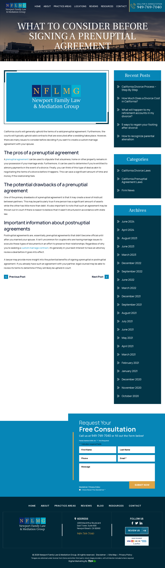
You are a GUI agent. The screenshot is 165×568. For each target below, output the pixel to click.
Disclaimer (83, 487)
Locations (80, 6)
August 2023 (129, 238)
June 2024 (128, 221)
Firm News (128, 190)
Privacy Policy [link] (125, 554)
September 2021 (132, 304)
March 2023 (129, 254)
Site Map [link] (112, 554)
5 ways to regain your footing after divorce (139, 126)
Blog (100, 505)
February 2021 (130, 363)
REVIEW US (134, 530)
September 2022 (132, 271)
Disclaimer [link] (101, 554)
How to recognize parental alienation (138, 137)
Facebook (132, 523)
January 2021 (130, 371)
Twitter (136, 523)
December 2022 (131, 263)
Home (38, 6)
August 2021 (129, 313)
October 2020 (130, 396)
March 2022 (129, 288)
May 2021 (127, 338)
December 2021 (131, 296)
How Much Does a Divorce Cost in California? (141, 99)
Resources (107, 6)
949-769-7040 (149, 7)
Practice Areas (62, 6)
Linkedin (141, 523)
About (47, 6)
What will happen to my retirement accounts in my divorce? (138, 113)
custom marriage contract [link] (34, 247)
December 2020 (131, 379)
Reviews (93, 6)
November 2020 (131, 387)
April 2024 (128, 230)
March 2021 (129, 354)
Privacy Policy (94, 487)
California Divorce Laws (136, 170)
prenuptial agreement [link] (17, 159)
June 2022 (128, 279)
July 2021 (127, 321)
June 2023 (128, 246)
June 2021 (128, 329)
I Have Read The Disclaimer (93, 490)
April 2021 (128, 346)
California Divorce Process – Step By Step (139, 88)
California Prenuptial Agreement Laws (134, 180)
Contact (121, 6)
